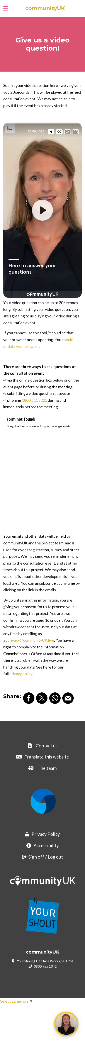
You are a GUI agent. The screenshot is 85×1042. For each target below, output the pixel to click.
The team (47, 768)
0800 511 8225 (34, 400)
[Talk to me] (66, 1024)
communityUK (45, 8)
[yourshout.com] (42, 915)
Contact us (47, 745)
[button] (82, 8)
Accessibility (46, 845)
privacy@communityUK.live (30, 640)
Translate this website (46, 756)
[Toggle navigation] (5, 8)
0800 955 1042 (45, 966)
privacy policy (20, 673)
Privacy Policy (46, 834)
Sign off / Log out (45, 856)
